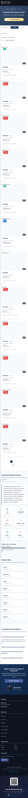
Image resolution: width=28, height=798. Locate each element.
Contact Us (4, 759)
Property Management (5, 729)
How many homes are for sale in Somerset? (13, 637)
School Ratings (3, 719)
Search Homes (3, 716)
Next (13, 465)
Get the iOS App (3, 736)
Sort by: (3, 40)
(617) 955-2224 (4, 706)
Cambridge (3, 747)
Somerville (16, 747)
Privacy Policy (12, 771)
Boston (2, 745)
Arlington (2, 749)
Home (7, 9)
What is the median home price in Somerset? (13, 647)
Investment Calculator (5, 726)
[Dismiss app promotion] (26, 777)
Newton (15, 745)
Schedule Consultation (14, 680)
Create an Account (4, 733)
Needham (16, 749)
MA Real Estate (13, 9)
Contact (17, 771)
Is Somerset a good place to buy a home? (12, 658)
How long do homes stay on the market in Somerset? (12, 652)
